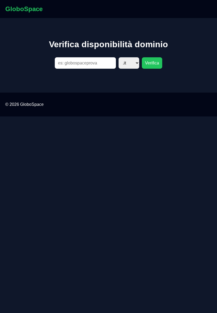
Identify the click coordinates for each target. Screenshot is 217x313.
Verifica (152, 63)
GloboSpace (24, 8)
